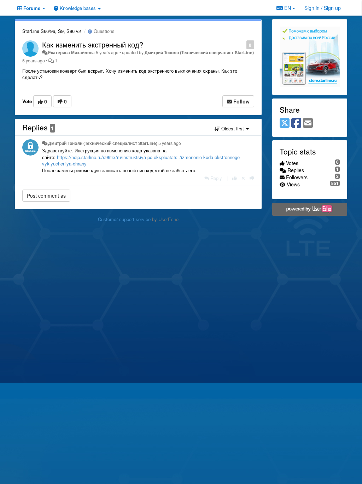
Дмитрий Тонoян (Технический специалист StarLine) (199, 52)
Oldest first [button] (232, 128)
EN (287, 7)
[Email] (308, 123)
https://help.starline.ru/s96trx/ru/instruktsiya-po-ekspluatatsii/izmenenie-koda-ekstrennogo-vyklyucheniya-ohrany (141, 160)
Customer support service (124, 219)
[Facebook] (296, 123)
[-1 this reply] (252, 178)
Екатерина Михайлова (71, 52)
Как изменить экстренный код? (92, 44)
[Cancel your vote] (243, 178)
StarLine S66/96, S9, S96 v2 (51, 31)
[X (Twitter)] (285, 123)
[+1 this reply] (234, 178)
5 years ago (169, 143)
